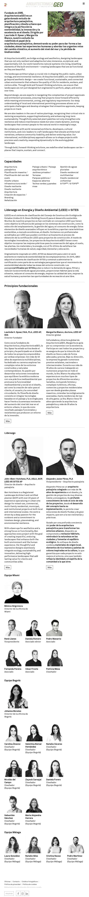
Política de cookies (30, 884)
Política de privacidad (12, 884)
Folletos (9, 893)
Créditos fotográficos (30, 881)
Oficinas (7, 881)
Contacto (16, 881)
